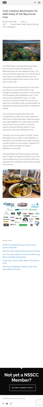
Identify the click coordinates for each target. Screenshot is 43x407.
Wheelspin (11, 27)
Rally (24, 24)
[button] (39, 2)
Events (13, 24)
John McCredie (10, 21)
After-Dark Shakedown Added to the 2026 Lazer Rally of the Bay (20, 267)
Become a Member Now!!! (22, 388)
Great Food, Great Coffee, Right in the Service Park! (21, 261)
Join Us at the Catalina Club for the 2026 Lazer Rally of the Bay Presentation (21, 255)
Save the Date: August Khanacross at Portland (21, 251)
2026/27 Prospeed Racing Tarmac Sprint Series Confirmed (19, 246)
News (19, 24)
